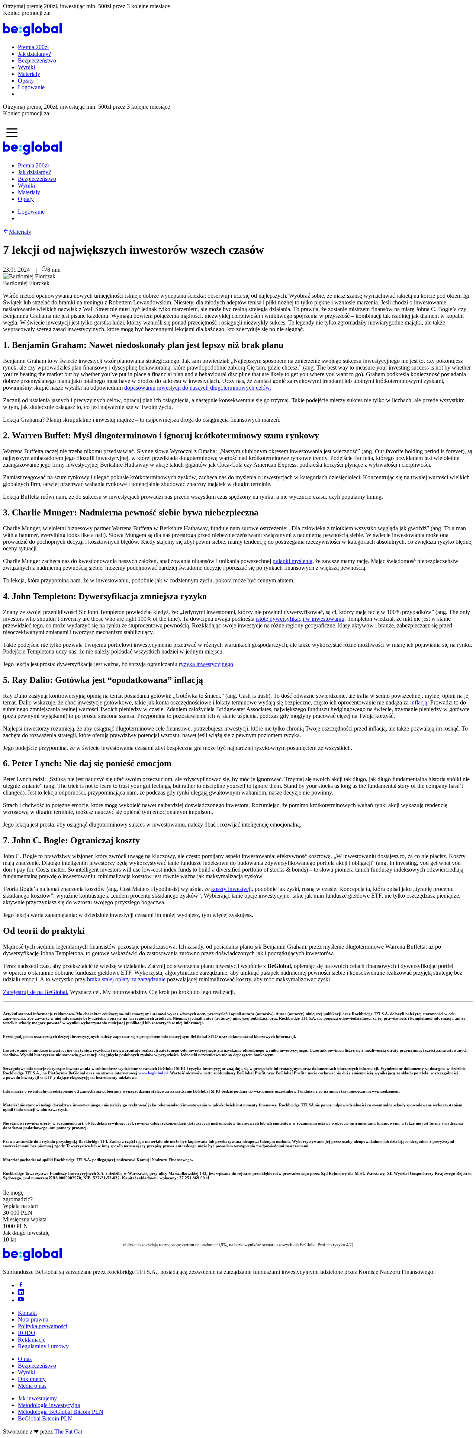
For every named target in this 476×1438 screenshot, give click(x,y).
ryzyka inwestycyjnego (206, 664)
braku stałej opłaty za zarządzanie (126, 979)
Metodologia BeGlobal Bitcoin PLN (60, 1412)
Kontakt (27, 1313)
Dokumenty (32, 1379)
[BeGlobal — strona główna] (32, 34)
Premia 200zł (33, 47)
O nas (25, 1359)
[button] (12, 132)
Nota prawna (33, 1319)
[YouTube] (21, 1300)
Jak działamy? (34, 54)
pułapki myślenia (292, 561)
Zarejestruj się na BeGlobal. (35, 992)
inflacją (418, 702)
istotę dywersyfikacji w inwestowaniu (300, 619)
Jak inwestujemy (37, 1398)
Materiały (29, 74)
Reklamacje (31, 1339)
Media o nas (32, 1386)
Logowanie (31, 87)
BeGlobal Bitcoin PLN (45, 1418)
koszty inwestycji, (232, 889)
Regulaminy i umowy (43, 1346)
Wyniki (26, 67)
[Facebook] (21, 1285)
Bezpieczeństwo (37, 60)
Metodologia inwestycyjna (49, 1405)
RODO (26, 1333)
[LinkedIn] (21, 1293)
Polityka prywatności (42, 1326)
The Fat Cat (68, 1431)
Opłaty (26, 80)
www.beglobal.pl (153, 1073)
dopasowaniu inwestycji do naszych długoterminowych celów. (197, 387)
